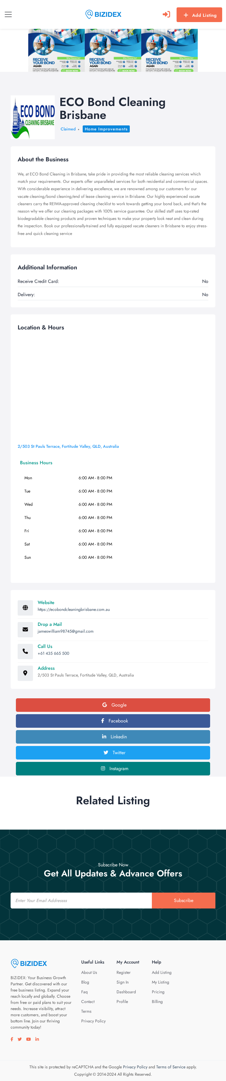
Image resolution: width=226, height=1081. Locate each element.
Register (124, 972)
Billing (157, 1001)
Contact (87, 1001)
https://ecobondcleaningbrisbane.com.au (74, 609)
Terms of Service (170, 1067)
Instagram (118, 768)
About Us (89, 972)
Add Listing (204, 15)
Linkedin (118, 736)
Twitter (118, 752)
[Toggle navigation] (8, 14)
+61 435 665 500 (53, 653)
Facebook (117, 720)
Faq (84, 992)
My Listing (160, 982)
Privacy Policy (93, 1021)
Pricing (158, 992)
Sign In (123, 982)
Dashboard (126, 992)
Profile (122, 1001)
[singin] (166, 14)
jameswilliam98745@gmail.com (66, 631)
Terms (86, 1011)
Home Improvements (106, 129)
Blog (85, 982)
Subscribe (183, 900)
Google (118, 705)
